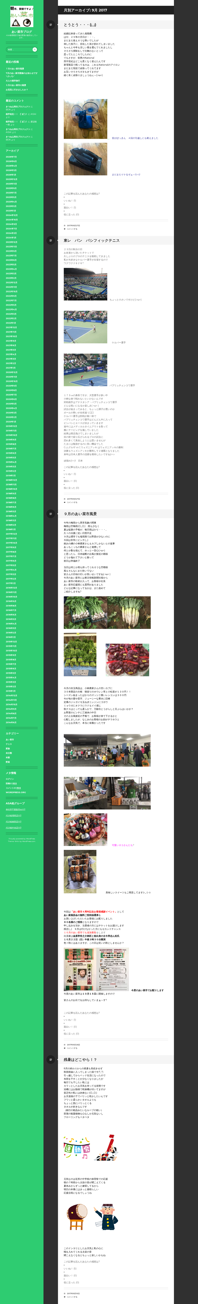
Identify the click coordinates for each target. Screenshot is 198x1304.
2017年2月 (11, 578)
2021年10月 (11, 336)
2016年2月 (11, 632)
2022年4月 (11, 309)
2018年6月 (11, 507)
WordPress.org (16, 792)
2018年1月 (11, 529)
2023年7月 (11, 255)
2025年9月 (11, 188)
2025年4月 (11, 201)
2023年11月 (11, 246)
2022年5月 (11, 305)
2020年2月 (11, 417)
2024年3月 (11, 233)
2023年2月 (11, 278)
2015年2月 (11, 686)
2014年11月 (11, 700)
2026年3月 (11, 170)
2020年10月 (12, 381)
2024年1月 (11, 237)
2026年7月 (11, 157)
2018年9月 (11, 493)
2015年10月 (11, 650)
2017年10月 (11, 543)
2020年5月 (11, 403)
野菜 (8, 762)
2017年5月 (11, 565)
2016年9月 (11, 601)
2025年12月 (11, 179)
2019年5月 (11, 457)
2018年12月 (11, 480)
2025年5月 (11, 197)
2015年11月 (11, 646)
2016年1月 (11, 637)
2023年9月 (11, 251)
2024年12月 (12, 215)
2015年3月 (11, 682)
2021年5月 (11, 350)
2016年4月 (11, 623)
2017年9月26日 (73, 1045)
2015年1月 (11, 691)
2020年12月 (12, 372)
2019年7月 (11, 448)
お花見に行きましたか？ (17, 89)
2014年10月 (11, 704)
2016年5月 (11, 619)
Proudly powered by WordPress (22, 839)
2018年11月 (11, 484)
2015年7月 (11, 664)
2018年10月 (11, 489)
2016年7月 (11, 610)
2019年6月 (11, 453)
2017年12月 (11, 534)
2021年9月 (11, 341)
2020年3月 (11, 412)
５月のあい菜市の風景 (16, 85)
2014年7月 (11, 718)
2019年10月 (11, 435)
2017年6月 (11, 561)
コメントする (72, 229)
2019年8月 (11, 444)
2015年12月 (11, 641)
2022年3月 (11, 314)
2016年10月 (11, 596)
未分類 (9, 753)
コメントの (13, 788)
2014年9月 (11, 709)
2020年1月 (11, 421)
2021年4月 (11, 354)
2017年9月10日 (73, 1293)
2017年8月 (11, 552)
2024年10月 (12, 219)
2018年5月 (11, 511)
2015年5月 (11, 673)
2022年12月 (11, 282)
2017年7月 (11, 556)
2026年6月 (11, 161)
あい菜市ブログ (22, 31)
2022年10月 (12, 291)
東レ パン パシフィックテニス (92, 240)
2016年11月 (11, 592)
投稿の (11, 783)
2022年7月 (11, 300)
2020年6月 (11, 399)
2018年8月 (11, 498)
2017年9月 (11, 547)
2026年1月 (11, 174)
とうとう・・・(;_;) (80, 24)
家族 (8, 748)
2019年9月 (11, 439)
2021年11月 (11, 332)
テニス (9, 744)
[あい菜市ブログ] (22, 16)
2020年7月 (11, 394)
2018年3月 (11, 520)
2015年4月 (11, 677)
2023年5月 (11, 264)
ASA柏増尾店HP (13, 815)
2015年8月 (11, 659)
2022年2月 (11, 318)
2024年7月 (11, 228)
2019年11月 (11, 430)
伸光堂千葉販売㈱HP (15, 809)
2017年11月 (11, 538)
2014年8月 (11, 713)
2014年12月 (11, 695)
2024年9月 (11, 224)
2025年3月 (11, 206)
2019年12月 (11, 426)
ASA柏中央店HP (13, 827)
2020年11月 (11, 376)
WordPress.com (28, 841)
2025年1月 (11, 210)
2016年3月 (11, 628)
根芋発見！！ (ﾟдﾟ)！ (16, 114)
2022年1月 (11, 323)
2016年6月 (11, 614)
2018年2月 (11, 525)
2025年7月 (11, 192)
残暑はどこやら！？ (80, 1059)
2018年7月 (11, 502)
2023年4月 (11, 269)
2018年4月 (11, 516)
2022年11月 (11, 287)
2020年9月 (11, 385)
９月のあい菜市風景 (80, 514)
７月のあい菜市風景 (15, 68)
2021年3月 (11, 359)
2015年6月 (11, 668)
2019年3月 (11, 466)
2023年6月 (11, 260)
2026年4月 (11, 166)
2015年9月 (11, 655)
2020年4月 (11, 408)
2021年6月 (11, 345)
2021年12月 (11, 327)
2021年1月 (11, 368)
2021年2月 (11, 363)
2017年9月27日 (73, 225)
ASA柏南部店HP (13, 821)
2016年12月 (11, 587)
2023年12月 (11, 242)
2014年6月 (11, 722)
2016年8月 (11, 605)
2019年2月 (11, 471)
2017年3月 (11, 574)
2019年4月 (11, 462)
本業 (8, 757)
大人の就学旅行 (13, 80)
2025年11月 (11, 183)
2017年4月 (11, 570)
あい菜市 (10, 739)
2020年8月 (11, 390)
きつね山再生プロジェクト (18, 106)
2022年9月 (11, 296)
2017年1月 (11, 583)
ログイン (10, 779)
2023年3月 (11, 273)
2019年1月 (11, 475)
